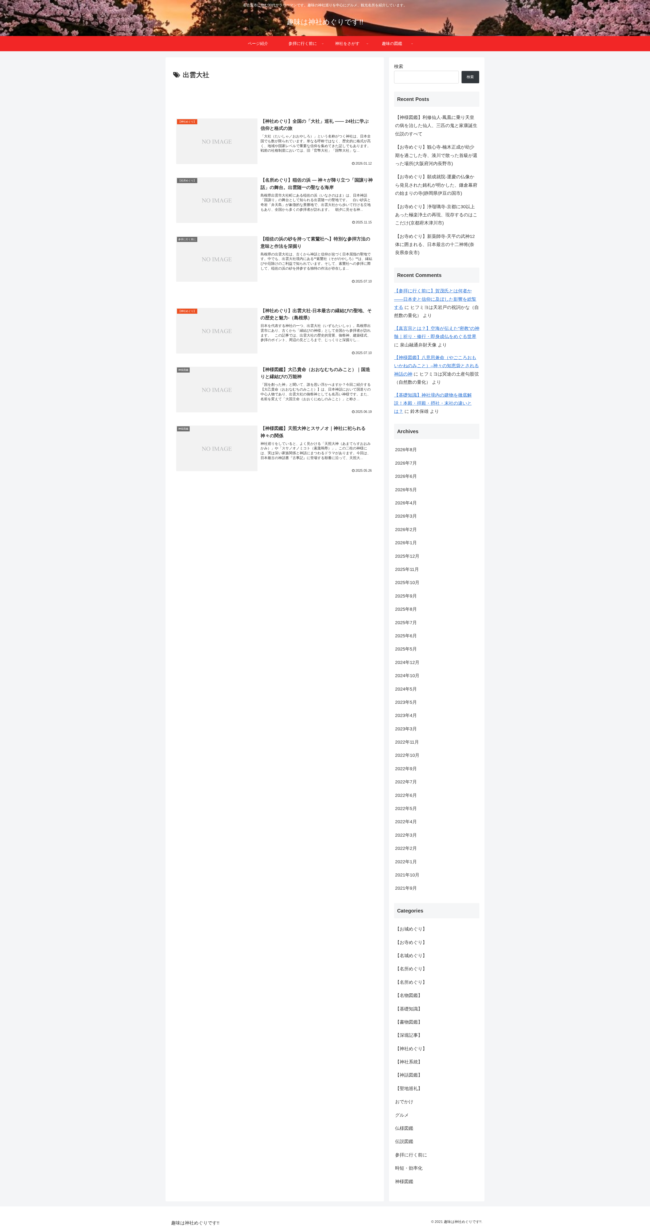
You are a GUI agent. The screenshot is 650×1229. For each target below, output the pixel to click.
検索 (398, 66)
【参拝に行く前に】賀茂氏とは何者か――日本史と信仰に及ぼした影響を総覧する (435, 299)
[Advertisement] (274, 94)
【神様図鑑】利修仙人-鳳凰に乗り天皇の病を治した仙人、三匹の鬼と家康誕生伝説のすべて (436, 125)
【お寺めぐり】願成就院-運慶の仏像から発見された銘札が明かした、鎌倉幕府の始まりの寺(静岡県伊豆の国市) (436, 185)
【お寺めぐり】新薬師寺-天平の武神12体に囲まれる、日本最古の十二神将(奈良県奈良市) (435, 244)
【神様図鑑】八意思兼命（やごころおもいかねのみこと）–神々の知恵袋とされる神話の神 (436, 366)
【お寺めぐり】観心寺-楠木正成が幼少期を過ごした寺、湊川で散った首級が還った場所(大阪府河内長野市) (436, 155)
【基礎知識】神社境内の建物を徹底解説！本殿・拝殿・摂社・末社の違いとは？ (433, 403)
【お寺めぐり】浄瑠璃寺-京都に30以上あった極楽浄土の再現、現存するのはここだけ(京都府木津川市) (436, 215)
